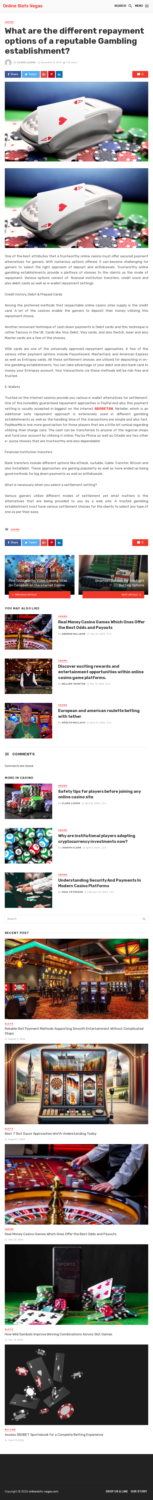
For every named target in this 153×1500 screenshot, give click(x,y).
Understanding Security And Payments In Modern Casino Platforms (99, 883)
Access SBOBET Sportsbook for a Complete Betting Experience (54, 1435)
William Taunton (73, 683)
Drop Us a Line (117, 1491)
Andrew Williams (73, 633)
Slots (9, 1024)
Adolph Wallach (73, 722)
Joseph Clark (71, 847)
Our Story (139, 1491)
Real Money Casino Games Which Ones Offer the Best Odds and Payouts (101, 625)
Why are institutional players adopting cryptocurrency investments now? (96, 838)
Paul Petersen (72, 892)
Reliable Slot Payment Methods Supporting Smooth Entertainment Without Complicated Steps (74, 1031)
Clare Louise (26, 62)
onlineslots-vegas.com (43, 1491)
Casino (9, 22)
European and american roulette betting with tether (99, 713)
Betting (10, 1429)
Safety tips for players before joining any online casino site (99, 794)
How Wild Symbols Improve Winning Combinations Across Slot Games (58, 1334)
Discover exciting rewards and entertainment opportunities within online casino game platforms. (101, 672)
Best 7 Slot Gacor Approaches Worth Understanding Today (50, 1134)
